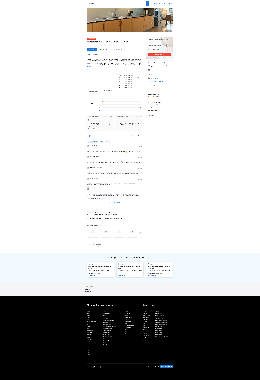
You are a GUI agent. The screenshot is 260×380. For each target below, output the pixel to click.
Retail (126, 331)
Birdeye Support (158, 332)
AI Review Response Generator (161, 322)
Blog (144, 323)
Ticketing (89, 347)
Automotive (127, 313)
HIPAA (110, 372)
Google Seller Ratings (91, 321)
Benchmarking (90, 345)
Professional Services (159, 315)
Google (154, 85)
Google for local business (108, 320)
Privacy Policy (98, 372)
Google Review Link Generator (161, 324)
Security (104, 372)
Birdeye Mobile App (91, 360)
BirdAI (88, 352)
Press (144, 325)
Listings (88, 313)
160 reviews (97, 44)
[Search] (147, 3)
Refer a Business (158, 334)
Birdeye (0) (104, 141)
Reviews (88, 315)
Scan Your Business (159, 326)
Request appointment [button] (155, 70)
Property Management (129, 325)
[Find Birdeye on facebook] (145, 366)
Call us (152, 74)
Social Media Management (108, 344)
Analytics (89, 354)
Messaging (89, 339)
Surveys (88, 341)
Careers (144, 329)
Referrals (88, 317)
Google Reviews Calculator (161, 320)
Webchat (89, 326)
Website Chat (106, 332)
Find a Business (158, 328)
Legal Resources (146, 337)
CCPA (114, 372)
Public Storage (128, 327)
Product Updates (146, 327)
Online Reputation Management (110, 326)
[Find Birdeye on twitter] (148, 366)
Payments (89, 334)
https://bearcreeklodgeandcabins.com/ (160, 81)
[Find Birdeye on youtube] (155, 366)
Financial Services (128, 317)
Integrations (89, 356)
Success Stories (146, 331)
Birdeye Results (146, 335)
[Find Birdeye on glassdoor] (158, 366)
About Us (145, 313)
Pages (88, 319)
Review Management (107, 322)
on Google (100, 145)
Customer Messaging (107, 328)
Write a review (158, 3)
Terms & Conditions (91, 372)
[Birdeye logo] (91, 4)
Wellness (127, 333)
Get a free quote (119, 49)
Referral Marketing (107, 330)
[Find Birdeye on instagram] (153, 366)
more (97, 126)
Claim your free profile (159, 54)
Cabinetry (103, 35)
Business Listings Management (109, 340)
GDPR (107, 372)
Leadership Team (146, 315)
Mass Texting (89, 332)
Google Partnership (91, 358)
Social (88, 328)
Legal (126, 323)
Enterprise (105, 315)
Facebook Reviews (107, 338)
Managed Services (159, 313)
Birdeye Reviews (146, 333)
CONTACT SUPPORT (166, 366)
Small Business (106, 313)
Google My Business (107, 336)
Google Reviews (106, 334)
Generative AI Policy (120, 372)
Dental (126, 315)
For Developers (158, 330)
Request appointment (105, 49)
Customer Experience (107, 342)
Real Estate (127, 329)
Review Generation (107, 324)
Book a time (145, 319)
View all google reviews (114, 202)
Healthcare (127, 319)
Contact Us (145, 339)
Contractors (96, 35)
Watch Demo (146, 317)
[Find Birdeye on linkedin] (150, 366)
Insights (88, 343)
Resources (145, 321)
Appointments (90, 330)
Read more (89, 66)
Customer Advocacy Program (161, 336)
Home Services (128, 321)
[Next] (140, 233)
